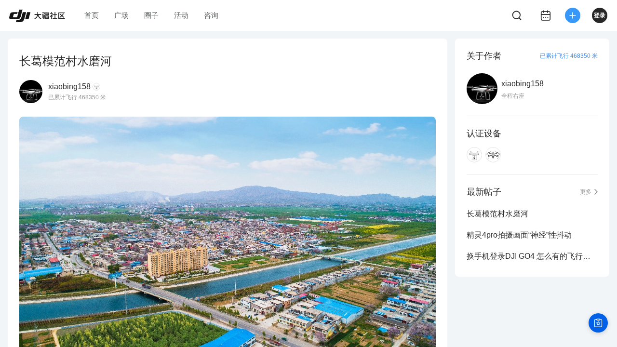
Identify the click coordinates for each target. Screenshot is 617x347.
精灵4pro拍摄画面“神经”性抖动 (519, 235)
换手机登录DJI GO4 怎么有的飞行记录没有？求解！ (532, 256)
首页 (91, 15)
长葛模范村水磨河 (497, 214)
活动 (181, 15)
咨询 (211, 15)
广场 (121, 15)
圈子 (151, 15)
